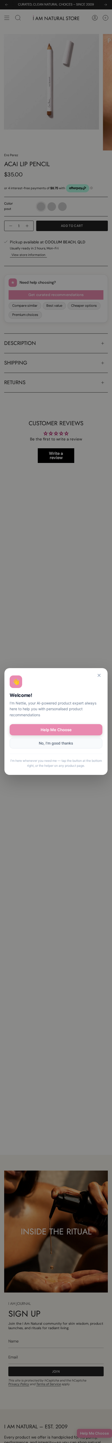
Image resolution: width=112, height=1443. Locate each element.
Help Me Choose (56, 729)
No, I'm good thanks (56, 743)
